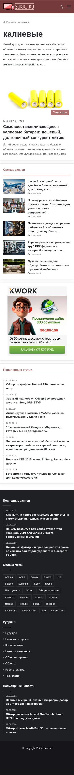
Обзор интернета (16, 657)
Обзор (29, 590)
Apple (22, 577)
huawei (48, 577)
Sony (37, 583)
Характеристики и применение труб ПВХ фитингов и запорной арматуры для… (49, 246)
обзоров (50, 604)
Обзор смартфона (49, 590)
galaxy (34, 577)
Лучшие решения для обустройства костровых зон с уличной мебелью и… (48, 265)
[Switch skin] (62, 8)
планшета (11, 610)
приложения (29, 610)
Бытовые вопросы (17, 639)
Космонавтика (14, 645)
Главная (11, 22)
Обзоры (10, 663)
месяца (9, 604)
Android (9, 577)
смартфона (57, 610)
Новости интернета (17, 651)
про (44, 610)
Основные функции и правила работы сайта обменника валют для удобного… (49, 227)
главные (24, 597)
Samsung (23, 583)
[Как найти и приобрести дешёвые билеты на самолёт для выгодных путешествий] (14, 186)
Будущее (11, 633)
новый (36, 604)
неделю (23, 604)
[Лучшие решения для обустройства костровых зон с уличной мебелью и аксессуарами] (14, 266)
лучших (53, 597)
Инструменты (13, 590)
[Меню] (69, 8)
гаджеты (10, 597)
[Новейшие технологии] (19, 6)
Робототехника (14, 669)
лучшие (39, 597)
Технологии (12, 675)
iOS (59, 577)
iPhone (9, 583)
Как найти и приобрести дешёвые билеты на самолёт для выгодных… (48, 185)
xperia (48, 583)
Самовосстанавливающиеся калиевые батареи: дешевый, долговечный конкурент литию (33, 132)
